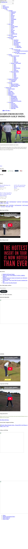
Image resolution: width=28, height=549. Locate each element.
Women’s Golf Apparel (16, 63)
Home (4, 5)
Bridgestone (13, 11)
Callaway (13, 13)
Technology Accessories (16, 101)
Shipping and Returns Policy (9, 516)
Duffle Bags (19, 47)
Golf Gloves (13, 80)
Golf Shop (5, 8)
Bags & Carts (11, 37)
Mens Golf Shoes (14, 83)
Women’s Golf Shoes (15, 85)
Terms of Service (6, 517)
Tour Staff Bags (17, 42)
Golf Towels (13, 104)
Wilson (12, 22)
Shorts (15, 59)
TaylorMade (13, 19)
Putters (12, 31)
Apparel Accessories (12, 79)
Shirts (15, 58)
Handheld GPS (14, 98)
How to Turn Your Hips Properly (10, 282)
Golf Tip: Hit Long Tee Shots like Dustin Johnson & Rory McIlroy (19, 186)
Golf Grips (10, 35)
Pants (15, 57)
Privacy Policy (6, 519)
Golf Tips (19, 201)
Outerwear (16, 62)
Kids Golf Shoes (14, 86)
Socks (15, 60)
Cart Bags (16, 41)
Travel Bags (16, 44)
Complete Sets (14, 33)
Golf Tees (13, 103)
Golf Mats (10, 91)
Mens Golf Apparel (15, 55)
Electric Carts (16, 52)
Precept (12, 16)
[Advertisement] (14, 338)
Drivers (12, 25)
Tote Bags (18, 46)
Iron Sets (13, 30)
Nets (9, 90)
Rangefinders (14, 96)
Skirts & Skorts (17, 68)
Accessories (10, 102)
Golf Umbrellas (14, 105)
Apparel (10, 54)
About (4, 515)
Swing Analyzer (14, 99)
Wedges (12, 32)
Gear (6, 9)
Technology (10, 94)
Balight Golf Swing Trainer (8, 274)
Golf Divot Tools (14, 107)
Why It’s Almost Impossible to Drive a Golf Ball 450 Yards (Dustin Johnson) (6, 194)
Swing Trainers (11, 88)
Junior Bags (16, 43)
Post (12, 206)
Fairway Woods (14, 26)
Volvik (12, 21)
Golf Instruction (12, 201)
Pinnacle (13, 15)
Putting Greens (11, 93)
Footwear (10, 82)
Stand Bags (16, 40)
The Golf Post (6, 7)
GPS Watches (14, 97)
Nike (12, 14)
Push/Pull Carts (17, 49)
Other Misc (13, 108)
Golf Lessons (25, 205)
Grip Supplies (14, 36)
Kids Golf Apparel (15, 71)
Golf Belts (13, 81)
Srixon (12, 18)
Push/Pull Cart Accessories (22, 51)
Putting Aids (10, 92)
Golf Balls (10, 10)
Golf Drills (11, 205)
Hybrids (12, 27)
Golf (7, 201)
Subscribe (4, 291)
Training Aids (8, 87)
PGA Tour (6, 203)
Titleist (12, 20)
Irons (12, 29)
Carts (12, 48)
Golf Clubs (10, 24)
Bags (12, 38)
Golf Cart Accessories (21, 53)
